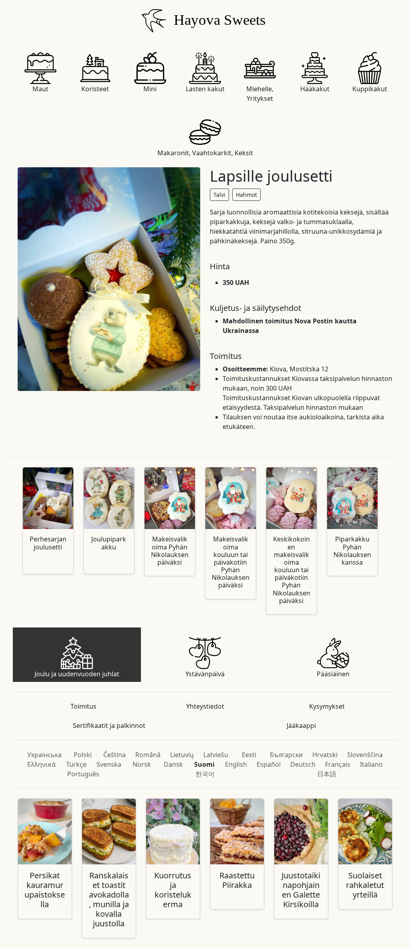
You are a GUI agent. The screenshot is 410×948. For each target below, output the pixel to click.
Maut (40, 88)
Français (337, 764)
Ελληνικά (41, 764)
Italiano (371, 764)
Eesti (249, 754)
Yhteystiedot (205, 706)
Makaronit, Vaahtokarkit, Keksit (205, 152)
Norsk (142, 764)
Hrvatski (325, 754)
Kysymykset (327, 706)
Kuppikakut (369, 88)
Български (286, 754)
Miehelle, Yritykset (259, 93)
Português (83, 774)
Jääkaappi (301, 725)
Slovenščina (365, 754)
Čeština (114, 754)
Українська (44, 754)
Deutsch (303, 764)
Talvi (219, 194)
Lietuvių (182, 754)
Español (269, 764)
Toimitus (83, 706)
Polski (83, 754)
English (236, 764)
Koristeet (95, 88)
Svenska (108, 764)
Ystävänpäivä (205, 673)
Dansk (173, 764)
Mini (150, 88)
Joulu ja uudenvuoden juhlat (76, 673)
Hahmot (246, 194)
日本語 (326, 774)
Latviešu (215, 754)
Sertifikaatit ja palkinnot (109, 725)
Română (148, 754)
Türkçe (76, 764)
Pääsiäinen (333, 673)
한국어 (205, 774)
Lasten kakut (205, 88)
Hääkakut (315, 88)
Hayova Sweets (217, 20)
